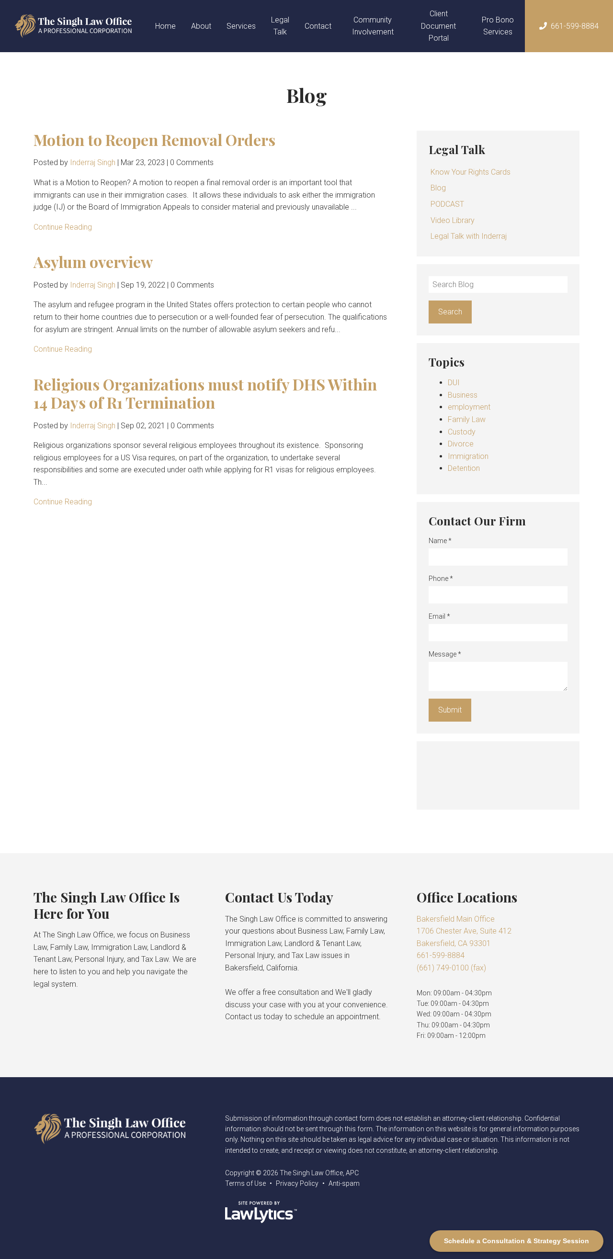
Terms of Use (245, 1183)
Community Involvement (373, 26)
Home (165, 26)
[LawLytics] (261, 1212)
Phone (441, 578)
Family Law (467, 419)
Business (462, 395)
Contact (318, 26)
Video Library (453, 220)
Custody (462, 431)
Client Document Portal (438, 26)
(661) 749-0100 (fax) (451, 967)
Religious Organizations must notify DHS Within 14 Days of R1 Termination (205, 393)
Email (439, 616)
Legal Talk (280, 26)
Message (445, 654)
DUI (454, 382)
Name (440, 541)
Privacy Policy (297, 1183)
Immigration (468, 456)
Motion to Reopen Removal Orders (154, 139)
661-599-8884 (575, 26)
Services (241, 26)
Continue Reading (63, 227)
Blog (438, 187)
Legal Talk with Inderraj (469, 236)
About (201, 26)
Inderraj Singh (92, 162)
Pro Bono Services (498, 26)
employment (469, 407)
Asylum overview (93, 261)
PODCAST (447, 204)
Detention (464, 468)
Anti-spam (344, 1183)
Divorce (461, 443)
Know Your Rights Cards (471, 172)
